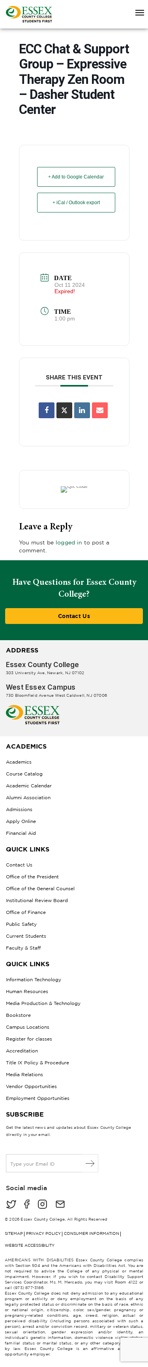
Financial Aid (21, 833)
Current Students (26, 936)
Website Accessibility (29, 1245)
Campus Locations (27, 1027)
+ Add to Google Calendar (76, 177)
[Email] (100, 410)
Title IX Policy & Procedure (37, 1062)
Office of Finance (26, 912)
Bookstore (18, 1015)
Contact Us (74, 616)
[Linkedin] (82, 410)
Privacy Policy (43, 1233)
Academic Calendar (29, 785)
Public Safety (21, 924)
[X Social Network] (64, 410)
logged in (69, 542)
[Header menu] (135, 13)
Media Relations (24, 1074)
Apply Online (21, 821)
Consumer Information (91, 1233)
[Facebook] (27, 1205)
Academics (19, 761)
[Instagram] (42, 1205)
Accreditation (22, 1050)
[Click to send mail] (60, 1205)
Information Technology (33, 979)
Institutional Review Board (37, 900)
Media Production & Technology (43, 1003)
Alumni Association (28, 797)
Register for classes (29, 1038)
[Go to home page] (33, 708)
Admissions (19, 809)
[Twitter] (11, 1205)
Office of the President (32, 876)
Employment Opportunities (37, 1098)
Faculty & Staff (23, 947)
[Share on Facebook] (46, 410)
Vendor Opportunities (31, 1086)
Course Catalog (24, 773)
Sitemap (14, 1233)
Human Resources (27, 991)
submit (90, 1163)
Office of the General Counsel (40, 888)
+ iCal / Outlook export (76, 202)
